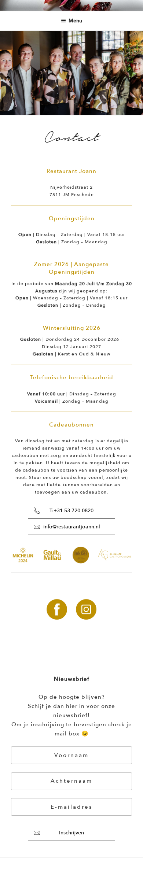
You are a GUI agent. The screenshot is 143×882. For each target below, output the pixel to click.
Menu (75, 20)
